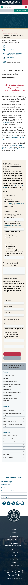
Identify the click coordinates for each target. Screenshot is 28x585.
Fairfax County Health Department (13, 148)
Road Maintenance (7, 488)
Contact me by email (11, 333)
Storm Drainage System (10, 381)
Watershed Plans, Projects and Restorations (12, 385)
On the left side (10, 245)
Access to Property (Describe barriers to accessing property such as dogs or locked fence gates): (14, 252)
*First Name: (7, 300)
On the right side (10, 246)
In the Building (17, 198)
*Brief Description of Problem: (11, 266)
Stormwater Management (10, 34)
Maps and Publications (10, 442)
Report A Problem (8, 410)
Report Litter (7, 418)
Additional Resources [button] (13, 566)
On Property (8, 200)
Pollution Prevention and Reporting (10, 399)
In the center (9, 248)
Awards (14, 533)
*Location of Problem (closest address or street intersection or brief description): (13, 215)
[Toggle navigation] (25, 2)
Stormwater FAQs (8, 439)
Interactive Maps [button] (6, 482)
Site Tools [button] (13, 560)
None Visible (8, 198)
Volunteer (6, 451)
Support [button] (13, 563)
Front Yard (9, 234)
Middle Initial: (8, 306)
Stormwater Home (8, 375)
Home (3, 30)
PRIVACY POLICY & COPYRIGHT (14, 539)
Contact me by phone (11, 334)
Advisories (6, 454)
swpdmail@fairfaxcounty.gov (13, 49)
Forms (5, 445)
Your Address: (8, 324)
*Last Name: (7, 312)
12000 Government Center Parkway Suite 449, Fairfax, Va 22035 (14, 54)
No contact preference (11, 336)
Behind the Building (11, 236)
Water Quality (7, 395)
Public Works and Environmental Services (15, 32)
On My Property (7, 389)
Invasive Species (8, 457)
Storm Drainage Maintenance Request (12, 414)
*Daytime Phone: (9, 344)
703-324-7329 (14, 553)
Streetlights (5, 497)
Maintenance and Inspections (12, 392)
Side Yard (8, 237)
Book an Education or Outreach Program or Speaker (12, 425)
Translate (14, 530)
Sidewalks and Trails (7, 491)
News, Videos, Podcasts (10, 436)
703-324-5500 (10, 46)
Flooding (5, 378)
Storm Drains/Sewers (8, 494)
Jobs (4, 448)
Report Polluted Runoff (10, 421)
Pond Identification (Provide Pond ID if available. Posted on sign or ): (13, 224)
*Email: (6, 338)
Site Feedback (14, 536)
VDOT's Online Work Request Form (14, 203)
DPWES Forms (5, 485)
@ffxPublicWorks (10, 57)
